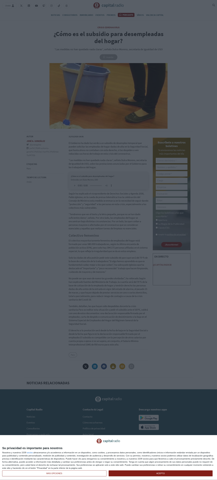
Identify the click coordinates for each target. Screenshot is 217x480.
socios (30, 452)
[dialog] (108, 457)
